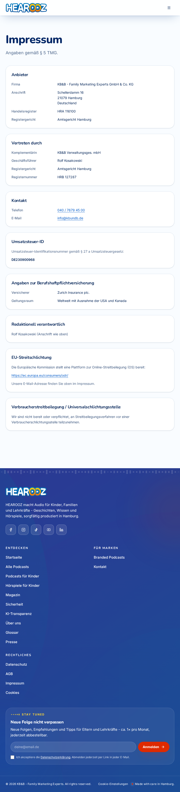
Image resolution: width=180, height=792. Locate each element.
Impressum (15, 683)
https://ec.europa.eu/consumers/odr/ (39, 375)
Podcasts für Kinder (22, 576)
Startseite (14, 557)
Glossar (12, 632)
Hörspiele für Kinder (23, 585)
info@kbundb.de (70, 218)
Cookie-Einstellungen (113, 784)
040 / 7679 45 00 (71, 210)
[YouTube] (49, 530)
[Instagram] (23, 530)
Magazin (13, 595)
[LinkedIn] (61, 530)
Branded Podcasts (109, 557)
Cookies (12, 692)
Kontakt (100, 566)
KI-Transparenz (19, 613)
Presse (11, 642)
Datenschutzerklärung (55, 757)
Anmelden (151, 747)
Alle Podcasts (17, 566)
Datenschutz (16, 664)
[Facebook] (11, 530)
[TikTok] (36, 530)
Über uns (13, 623)
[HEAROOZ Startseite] (26, 7)
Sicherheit (14, 604)
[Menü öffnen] (169, 8)
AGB (9, 674)
